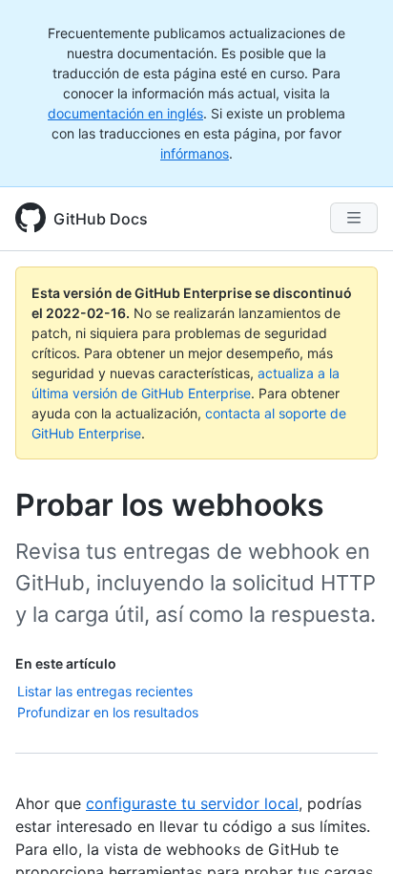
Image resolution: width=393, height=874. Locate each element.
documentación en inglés (125, 113)
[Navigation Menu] (354, 218)
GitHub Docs (100, 218)
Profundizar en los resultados (107, 712)
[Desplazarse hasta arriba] (351, 832)
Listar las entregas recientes (105, 691)
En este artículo (65, 663)
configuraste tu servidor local (192, 803)
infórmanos (194, 153)
